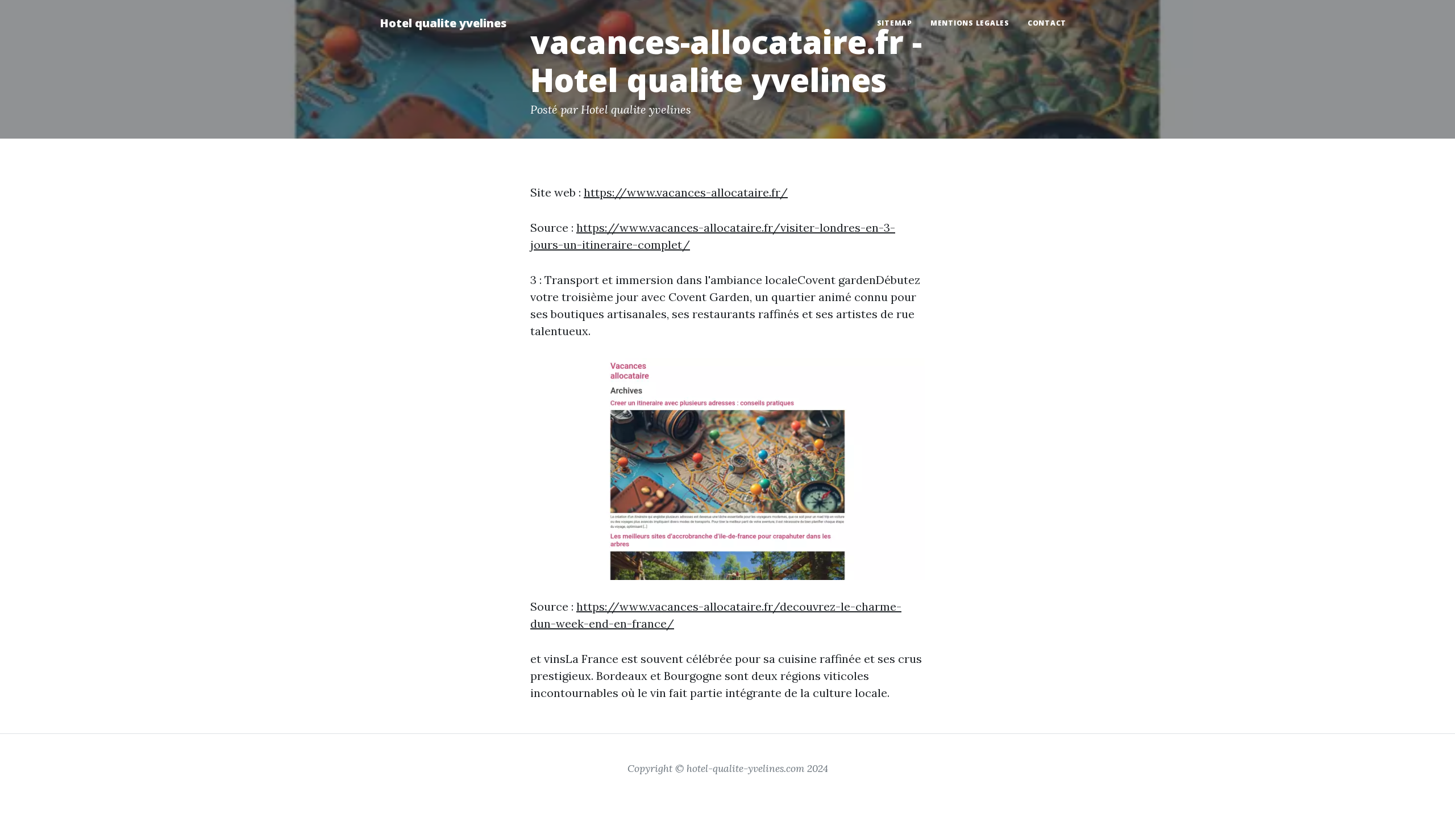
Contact (1047, 23)
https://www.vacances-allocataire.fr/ (686, 192)
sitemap (894, 23)
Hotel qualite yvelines (443, 23)
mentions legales (969, 23)
